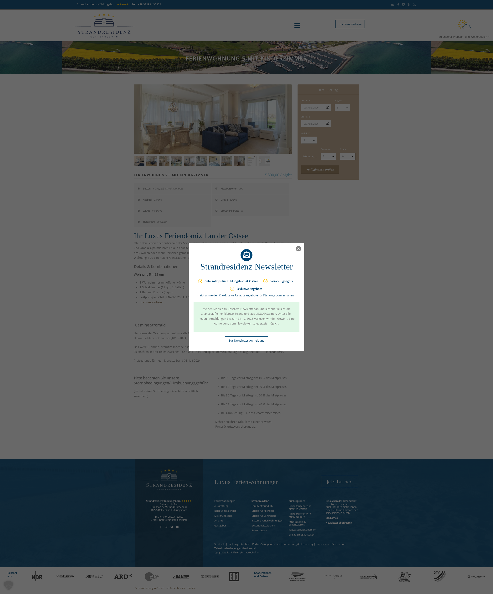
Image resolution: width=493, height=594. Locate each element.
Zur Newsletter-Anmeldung (246, 340)
